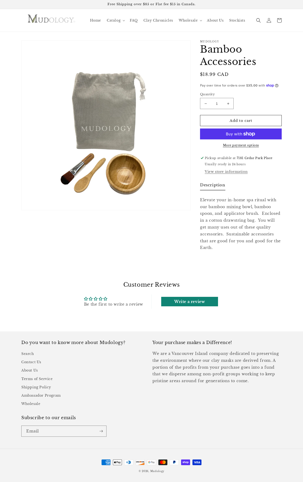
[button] (115, 20)
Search (27, 354)
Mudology (157, 471)
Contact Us (31, 362)
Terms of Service (37, 379)
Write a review (189, 301)
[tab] (212, 186)
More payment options (241, 145)
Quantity (207, 94)
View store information (226, 172)
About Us (29, 370)
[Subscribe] (101, 431)
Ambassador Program (41, 395)
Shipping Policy (36, 387)
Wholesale (30, 404)
